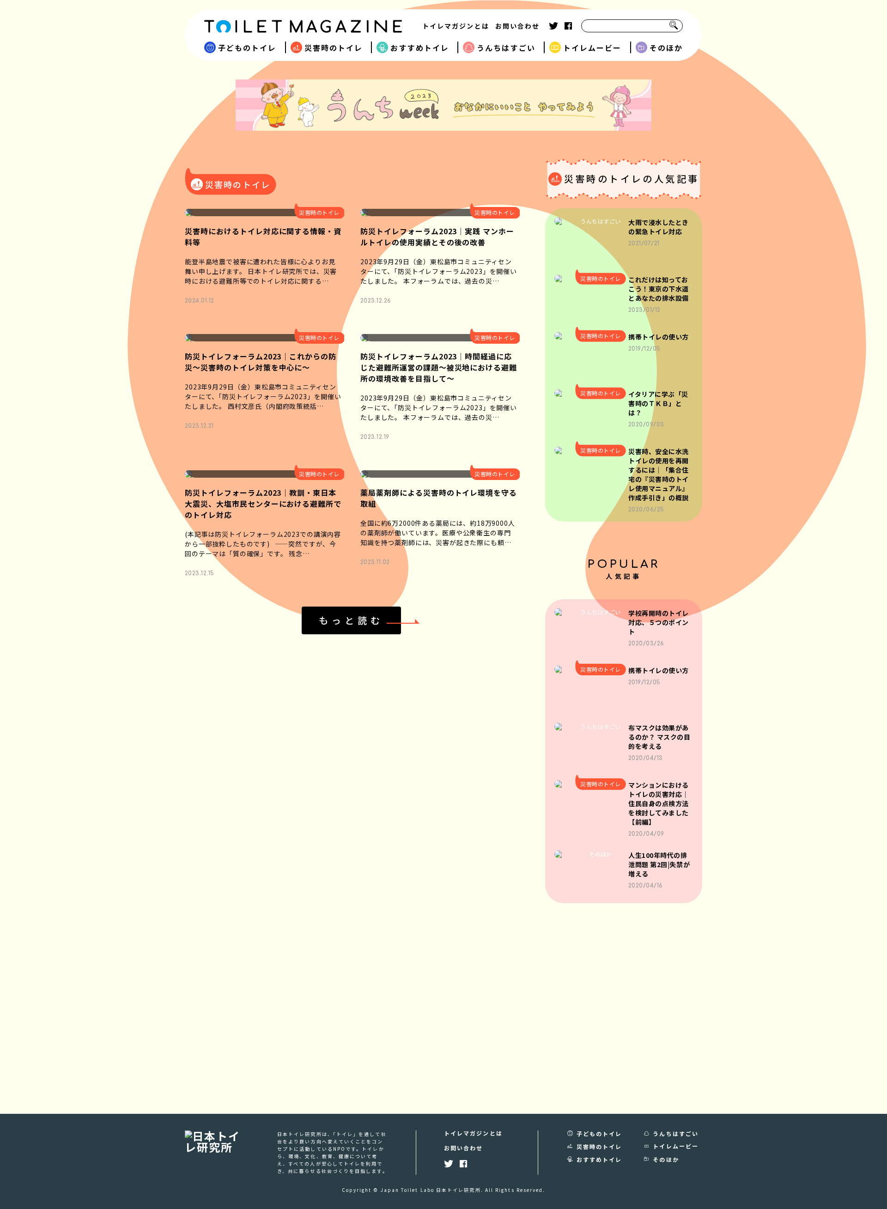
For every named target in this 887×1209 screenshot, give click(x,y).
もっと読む (351, 620)
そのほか (666, 47)
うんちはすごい (506, 47)
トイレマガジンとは (455, 25)
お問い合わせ (517, 25)
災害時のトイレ (333, 47)
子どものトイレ (247, 47)
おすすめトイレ (419, 47)
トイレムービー (592, 47)
